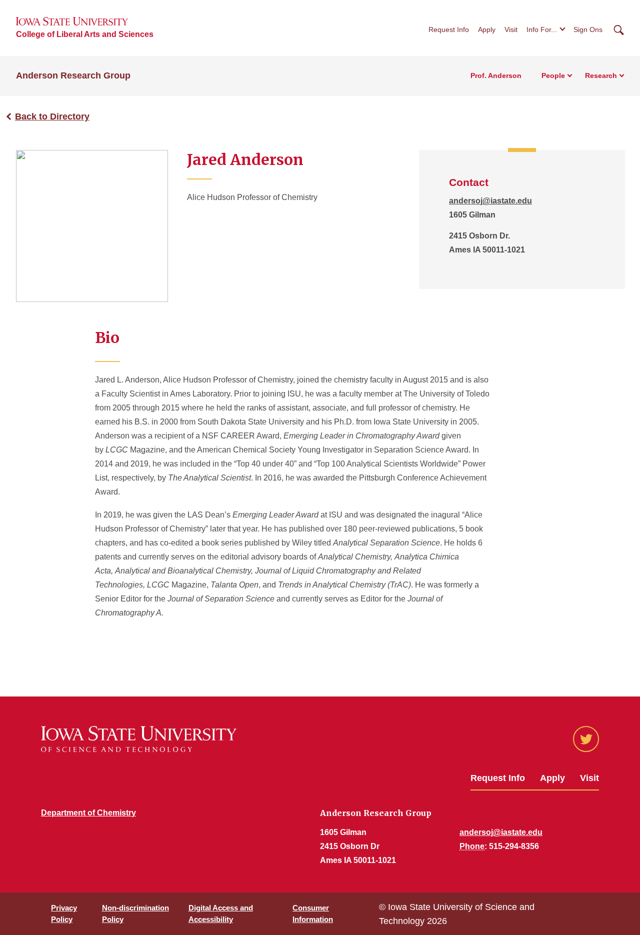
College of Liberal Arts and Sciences (85, 34)
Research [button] (601, 76)
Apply (487, 30)
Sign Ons (588, 30)
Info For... (541, 30)
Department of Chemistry (88, 812)
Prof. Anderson (496, 76)
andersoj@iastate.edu (490, 200)
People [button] (553, 76)
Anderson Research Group (73, 75)
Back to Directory (52, 117)
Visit (511, 30)
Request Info (448, 30)
